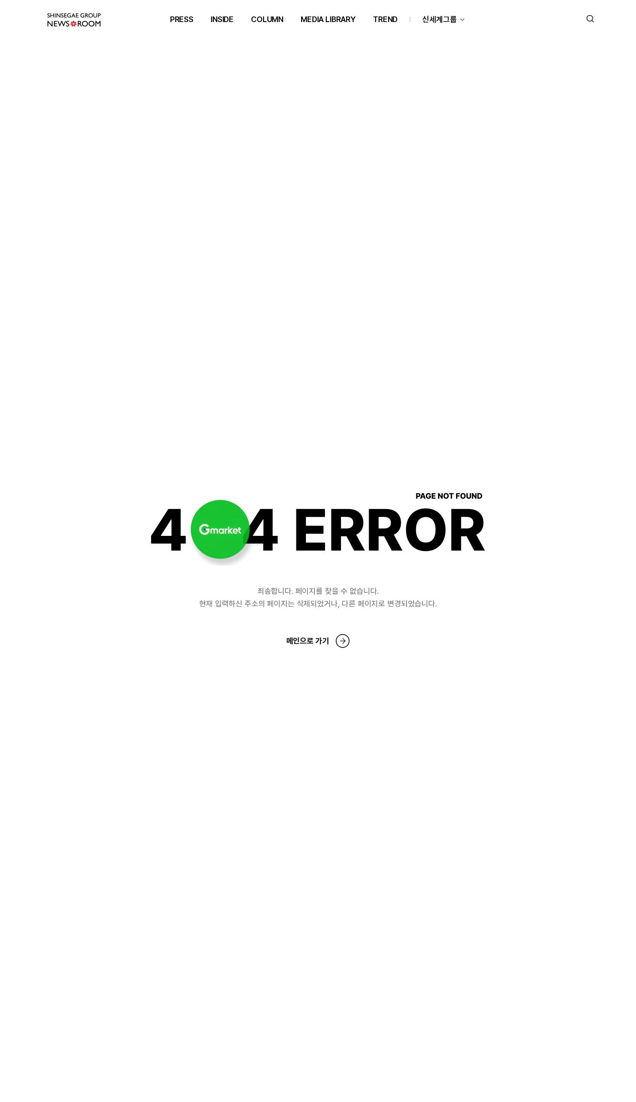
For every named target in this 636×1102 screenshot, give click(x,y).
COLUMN (267, 19)
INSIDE (222, 19)
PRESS (181, 19)
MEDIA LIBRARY (328, 19)
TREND (385, 19)
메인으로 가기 (307, 640)
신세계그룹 (439, 19)
